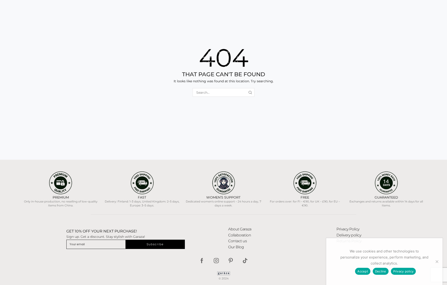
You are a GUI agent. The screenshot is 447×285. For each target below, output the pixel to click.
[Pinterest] (230, 260)
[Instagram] (216, 260)
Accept (362, 271)
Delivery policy (348, 235)
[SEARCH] (250, 92)
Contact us (237, 241)
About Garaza (239, 229)
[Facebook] (201, 260)
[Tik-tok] (245, 260)
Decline (380, 271)
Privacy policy (403, 271)
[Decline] (436, 261)
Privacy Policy (347, 229)
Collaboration (239, 235)
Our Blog (236, 247)
